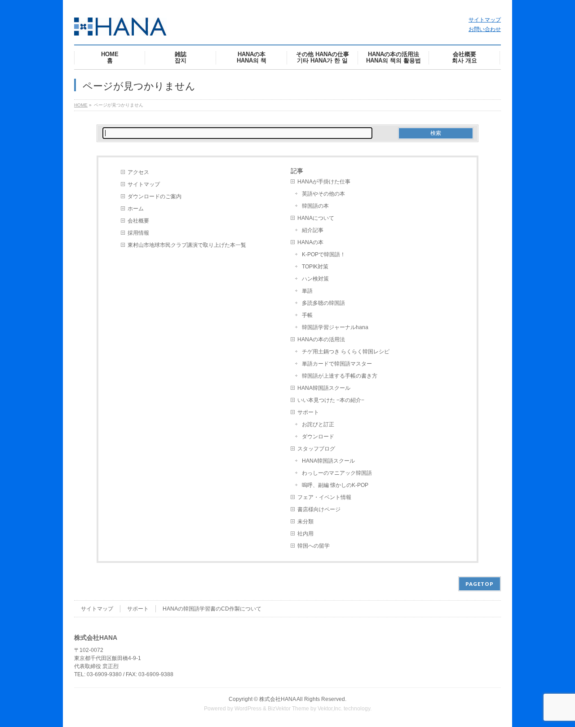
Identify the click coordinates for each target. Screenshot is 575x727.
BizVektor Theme (288, 708)
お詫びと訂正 (318, 424)
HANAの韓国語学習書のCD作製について (212, 609)
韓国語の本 (315, 206)
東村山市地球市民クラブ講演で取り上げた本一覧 (187, 245)
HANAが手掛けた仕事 (323, 181)
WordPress (247, 708)
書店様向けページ (319, 509)
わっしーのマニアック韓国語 (337, 473)
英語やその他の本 (323, 194)
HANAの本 (310, 242)
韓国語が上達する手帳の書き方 (339, 376)
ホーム (136, 208)
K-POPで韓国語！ (323, 254)
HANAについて (315, 218)
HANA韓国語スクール (323, 388)
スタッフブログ (316, 449)
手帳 (307, 315)
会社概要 (138, 221)
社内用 (305, 534)
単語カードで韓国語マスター (337, 364)
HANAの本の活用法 (321, 339)
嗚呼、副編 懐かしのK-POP (335, 485)
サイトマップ (485, 20)
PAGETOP (479, 584)
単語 (307, 291)
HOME (81, 105)
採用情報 (138, 233)
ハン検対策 (315, 279)
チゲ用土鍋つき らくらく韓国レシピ (345, 351)
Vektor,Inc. (330, 708)
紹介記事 (312, 230)
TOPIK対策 (315, 266)
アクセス (138, 172)
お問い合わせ (485, 29)
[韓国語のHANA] (120, 25)
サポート (308, 412)
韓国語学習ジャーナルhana (335, 327)
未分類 (305, 521)
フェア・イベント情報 (324, 497)
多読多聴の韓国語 (323, 303)
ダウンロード (318, 436)
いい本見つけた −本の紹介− (330, 400)
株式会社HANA (277, 699)
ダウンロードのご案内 (154, 196)
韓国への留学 (313, 546)
